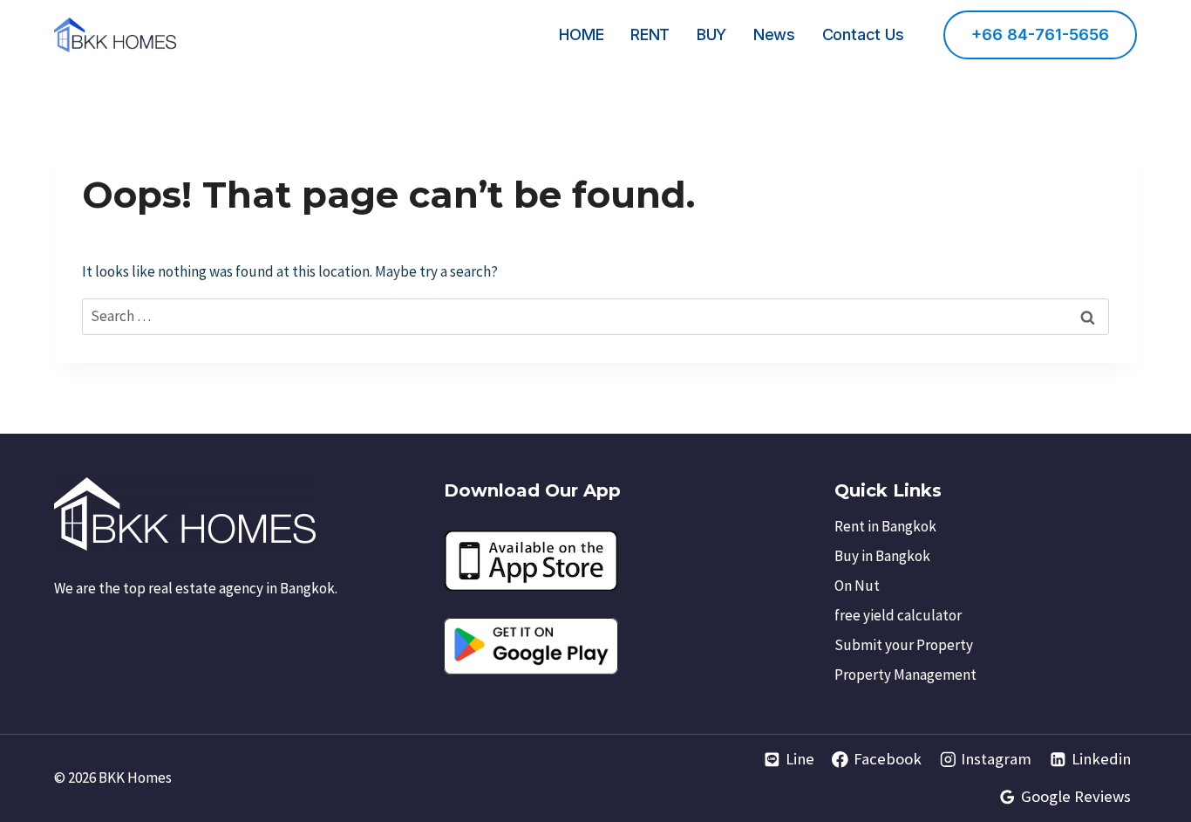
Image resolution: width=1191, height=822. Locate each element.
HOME (581, 34)
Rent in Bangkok (885, 526)
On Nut (857, 585)
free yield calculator (898, 615)
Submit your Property (903, 644)
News (774, 34)
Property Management (905, 674)
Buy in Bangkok (882, 555)
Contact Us (863, 34)
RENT (650, 34)
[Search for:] (595, 315)
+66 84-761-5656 (1040, 34)
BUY (711, 34)
